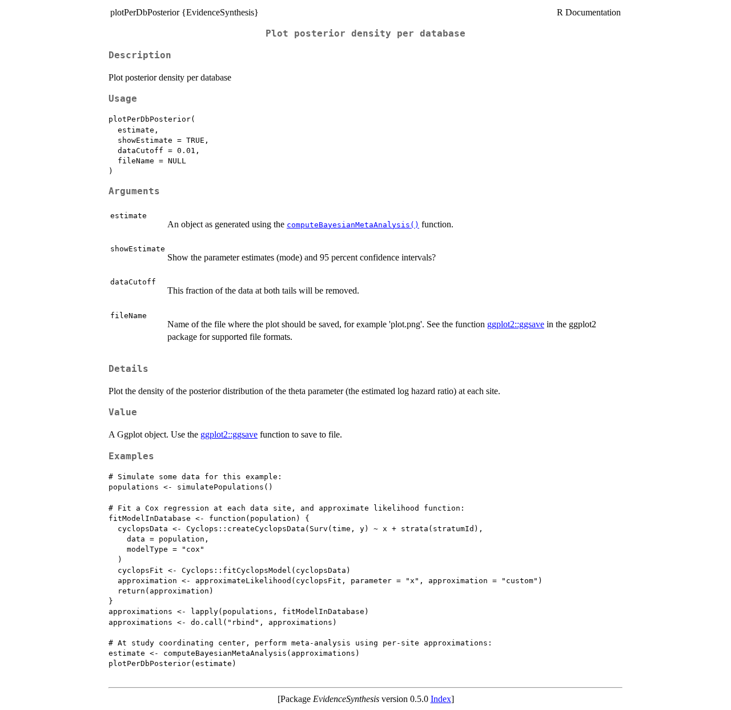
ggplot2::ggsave (515, 324)
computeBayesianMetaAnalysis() (353, 224)
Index (441, 699)
